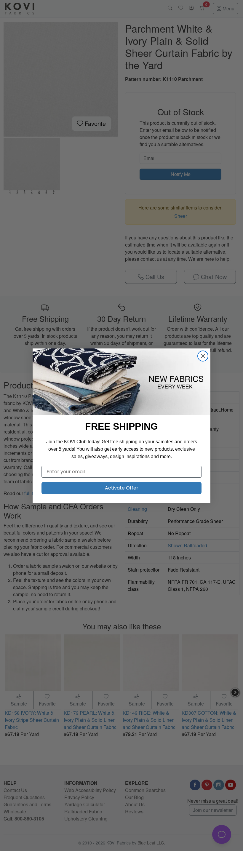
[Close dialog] (203, 356)
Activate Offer (121, 487)
